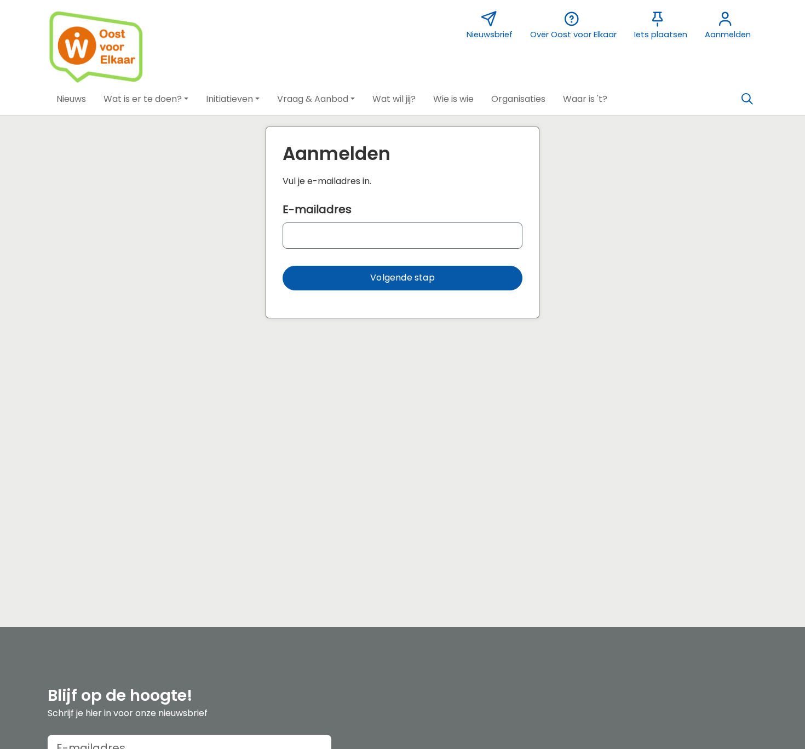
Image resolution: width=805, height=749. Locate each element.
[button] (71, 99)
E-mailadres (317, 209)
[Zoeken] (747, 99)
